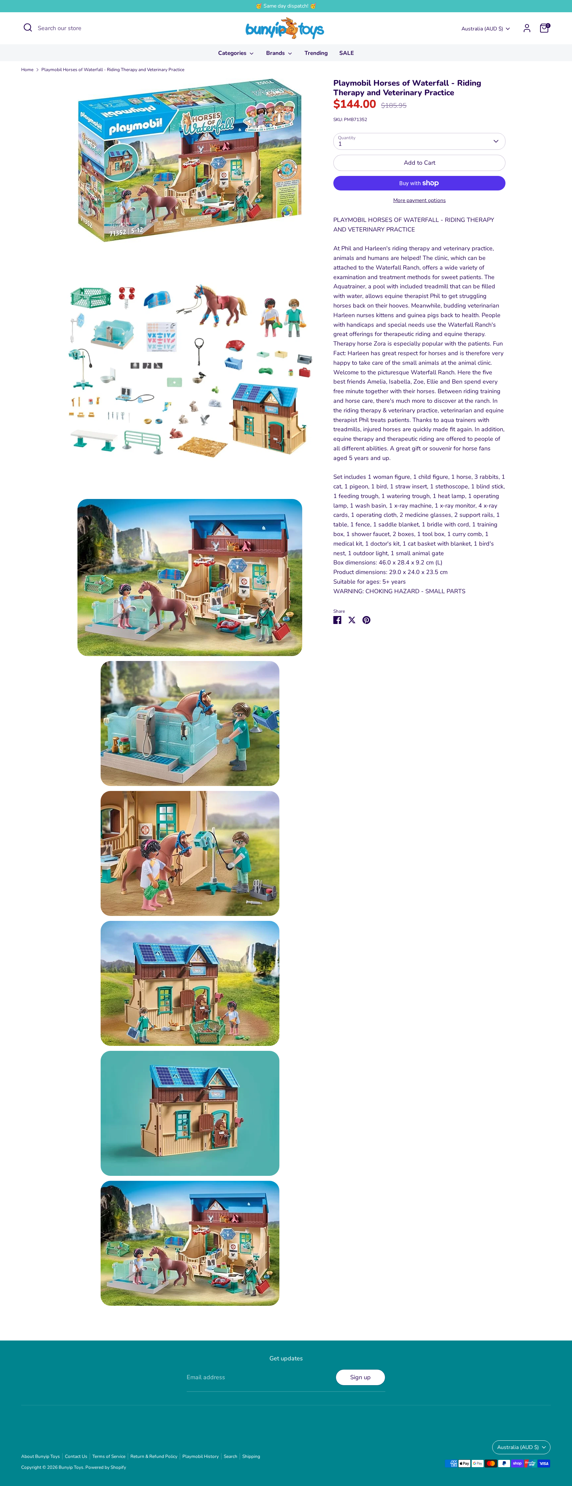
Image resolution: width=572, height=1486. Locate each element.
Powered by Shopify (105, 1467)
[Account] (527, 28)
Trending (316, 53)
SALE (346, 53)
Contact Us (76, 1456)
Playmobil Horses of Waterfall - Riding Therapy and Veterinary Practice (112, 69)
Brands (276, 53)
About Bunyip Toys (40, 1456)
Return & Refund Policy (153, 1456)
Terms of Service (108, 1456)
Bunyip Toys (71, 1467)
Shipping (251, 1456)
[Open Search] (27, 27)
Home (27, 69)
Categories (233, 53)
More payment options (419, 200)
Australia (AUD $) (482, 28)
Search (230, 1456)
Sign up (360, 1377)
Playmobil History (200, 1456)
